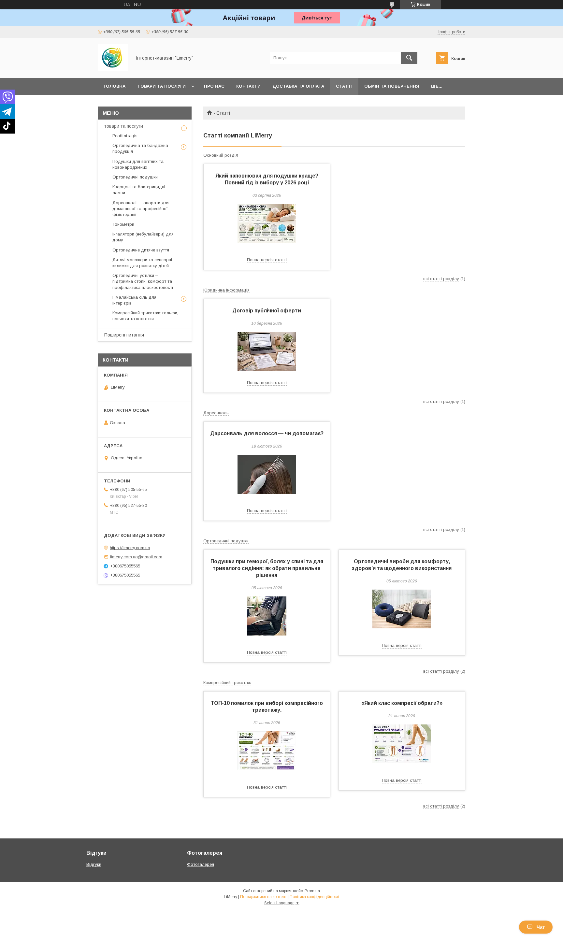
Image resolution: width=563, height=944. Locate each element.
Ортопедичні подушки (135, 177)
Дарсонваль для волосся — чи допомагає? (267, 433)
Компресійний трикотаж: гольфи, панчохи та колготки (145, 315)
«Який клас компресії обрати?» (401, 703)
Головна (114, 86)
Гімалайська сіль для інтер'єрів (134, 300)
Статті (344, 86)
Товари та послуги (161, 86)
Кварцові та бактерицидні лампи (138, 189)
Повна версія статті (267, 259)
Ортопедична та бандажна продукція (140, 148)
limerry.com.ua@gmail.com (136, 556)
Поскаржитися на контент (263, 896)
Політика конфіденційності (314, 896)
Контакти (248, 86)
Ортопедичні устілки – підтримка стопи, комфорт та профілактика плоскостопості (142, 281)
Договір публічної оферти (266, 310)
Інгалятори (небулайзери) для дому (143, 237)
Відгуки (93, 864)
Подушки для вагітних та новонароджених (138, 164)
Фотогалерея (200, 864)
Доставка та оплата (298, 86)
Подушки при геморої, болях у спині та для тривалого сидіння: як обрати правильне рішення (266, 568)
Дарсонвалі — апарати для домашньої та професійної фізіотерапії (140, 208)
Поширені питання (124, 334)
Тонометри (123, 224)
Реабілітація (124, 135)
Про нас (214, 86)
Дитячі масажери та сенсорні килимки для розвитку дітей (142, 262)
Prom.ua (312, 891)
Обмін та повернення (391, 86)
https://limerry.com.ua (130, 547)
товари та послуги (123, 126)
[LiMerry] (113, 69)
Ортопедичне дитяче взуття (140, 250)
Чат (541, 927)
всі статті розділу (441, 278)
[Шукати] (409, 58)
